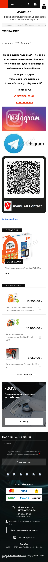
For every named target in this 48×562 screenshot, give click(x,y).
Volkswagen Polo (10, 219)
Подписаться (24, 462)
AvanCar (24, 12)
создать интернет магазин (14, 556)
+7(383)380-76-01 (24, 96)
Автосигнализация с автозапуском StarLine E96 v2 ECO (19, 337)
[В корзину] (39, 309)
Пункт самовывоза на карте (24, 530)
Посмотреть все (24, 374)
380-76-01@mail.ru (26, 537)
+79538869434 (24, 102)
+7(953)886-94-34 (26, 510)
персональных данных (28, 454)
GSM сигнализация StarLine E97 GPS (23, 268)
